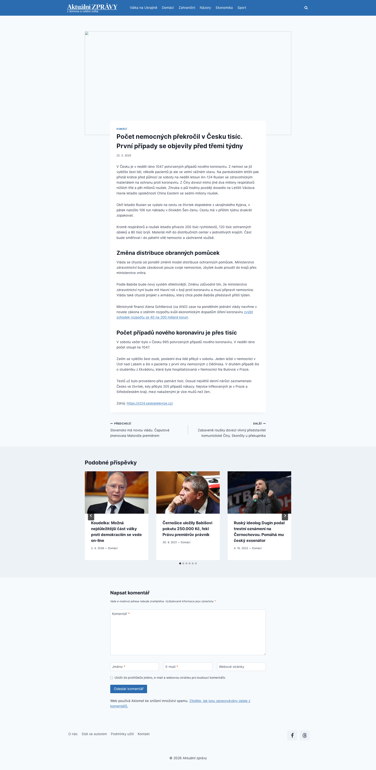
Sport (242, 8)
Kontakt (144, 734)
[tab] (180, 563)
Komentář (121, 614)
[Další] (285, 515)
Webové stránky (231, 667)
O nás (73, 734)
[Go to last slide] (91, 515)
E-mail (171, 667)
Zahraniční (187, 8)
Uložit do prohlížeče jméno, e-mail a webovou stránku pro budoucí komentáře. (170, 677)
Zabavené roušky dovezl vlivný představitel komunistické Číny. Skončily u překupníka (232, 430)
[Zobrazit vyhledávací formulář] (306, 7)
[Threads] (305, 735)
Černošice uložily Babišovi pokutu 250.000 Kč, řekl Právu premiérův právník (187, 529)
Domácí (168, 8)
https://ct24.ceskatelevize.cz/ (150, 403)
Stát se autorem (94, 734)
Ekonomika (224, 8)
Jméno (118, 667)
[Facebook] (292, 735)
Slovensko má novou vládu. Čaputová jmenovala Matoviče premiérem (139, 430)
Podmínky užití (122, 734)
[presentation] (116, 492)
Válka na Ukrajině (143, 8)
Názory (205, 8)
